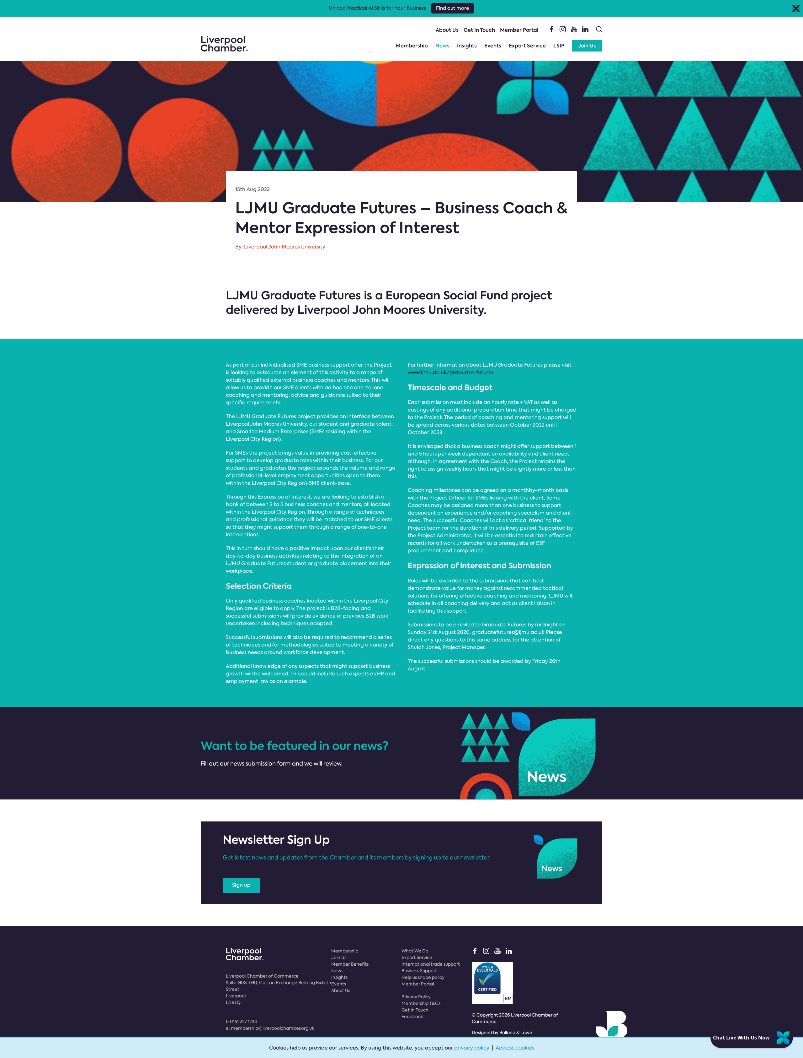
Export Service (527, 45)
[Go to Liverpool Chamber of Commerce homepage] (224, 44)
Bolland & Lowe (515, 1032)
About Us (447, 30)
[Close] (796, 8)
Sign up (241, 885)
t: (241, 1021)
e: (270, 1028)
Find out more (452, 8)
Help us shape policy (423, 977)
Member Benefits (350, 964)
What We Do (415, 951)
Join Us (587, 45)
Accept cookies (515, 1047)
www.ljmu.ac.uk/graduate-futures (451, 372)
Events (492, 45)
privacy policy (471, 1047)
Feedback (412, 1016)
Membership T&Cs (421, 1003)
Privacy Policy (416, 997)
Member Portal (519, 30)
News (442, 45)
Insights (467, 45)
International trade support (431, 964)
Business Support (419, 970)
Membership (412, 45)
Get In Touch (479, 30)
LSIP (558, 45)
